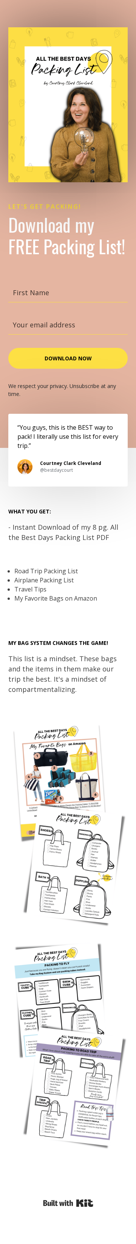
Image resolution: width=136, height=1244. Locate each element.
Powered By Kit (68, 1203)
